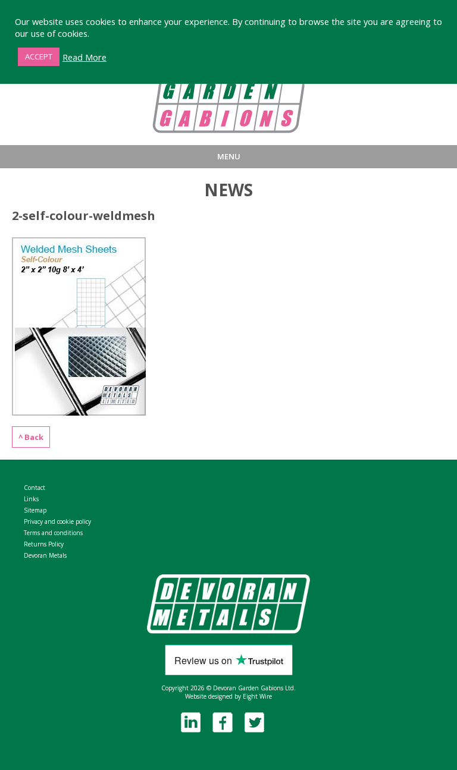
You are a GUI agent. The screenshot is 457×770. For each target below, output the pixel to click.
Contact (34, 487)
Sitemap (35, 510)
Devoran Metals (45, 555)
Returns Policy (44, 544)
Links (31, 499)
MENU (228, 156)
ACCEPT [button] (38, 56)
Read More (84, 57)
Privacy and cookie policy (57, 521)
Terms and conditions (53, 533)
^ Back (30, 437)
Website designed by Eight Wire (228, 696)
